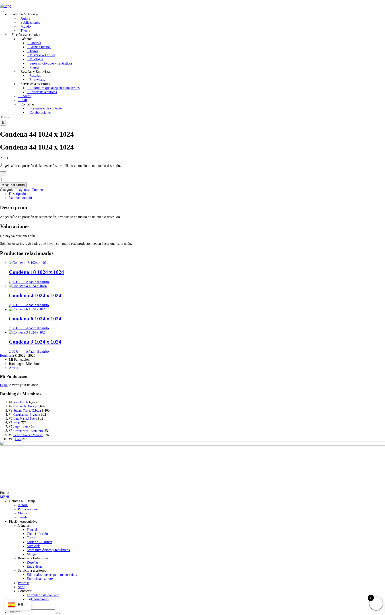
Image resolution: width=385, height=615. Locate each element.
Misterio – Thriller (42, 55)
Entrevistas (37, 79)
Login (4, 385)
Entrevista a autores (43, 92)
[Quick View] (23, 282)
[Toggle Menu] (2, 11)
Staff (23, 100)
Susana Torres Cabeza (27, 410)
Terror (33, 51)
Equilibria (7, 355)
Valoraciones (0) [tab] (20, 198)
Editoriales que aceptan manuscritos (54, 88)
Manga (34, 67)
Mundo (25, 26)
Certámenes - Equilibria (28, 431)
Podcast (25, 96)
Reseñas (35, 75)
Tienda (25, 30)
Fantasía (35, 43)
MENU (5, 497)
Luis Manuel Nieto (25, 418)
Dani (18, 439)
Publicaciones (30, 22)
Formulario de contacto (45, 108)
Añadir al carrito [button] (37, 282)
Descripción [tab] (17, 194)
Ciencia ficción (40, 47)
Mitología (36, 59)
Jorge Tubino (21, 427)
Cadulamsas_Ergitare (26, 414)
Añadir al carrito (13, 185)
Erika (16, 423)
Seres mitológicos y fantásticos (50, 63)
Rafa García (20, 402)
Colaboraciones (40, 112)
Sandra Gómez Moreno (28, 435)
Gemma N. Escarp (25, 406)
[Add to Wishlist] (3, 174)
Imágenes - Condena (29, 190)
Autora (25, 18)
